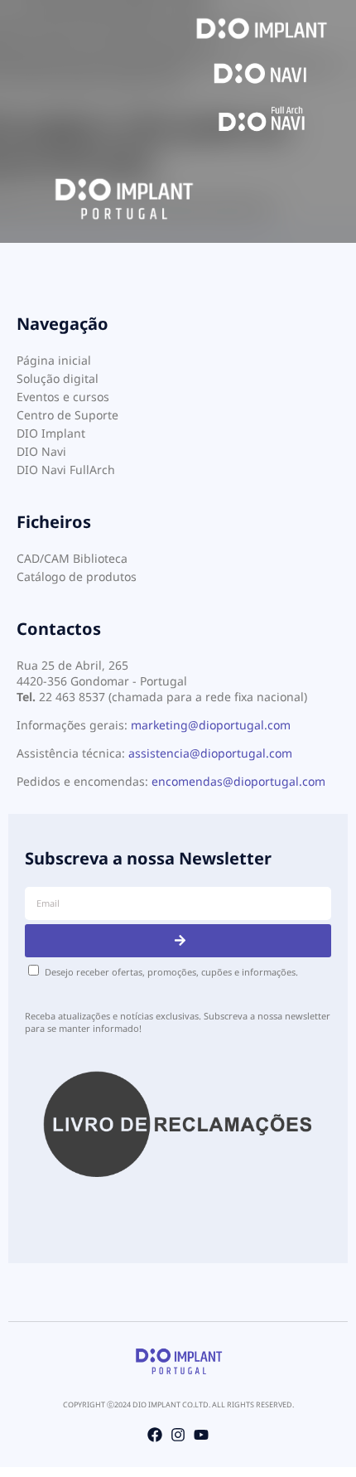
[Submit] (178, 940)
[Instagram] (178, 1434)
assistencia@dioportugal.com (210, 753)
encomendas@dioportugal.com (238, 781)
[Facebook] (154, 1434)
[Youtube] (201, 1434)
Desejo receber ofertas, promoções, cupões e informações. (171, 972)
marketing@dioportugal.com (211, 725)
